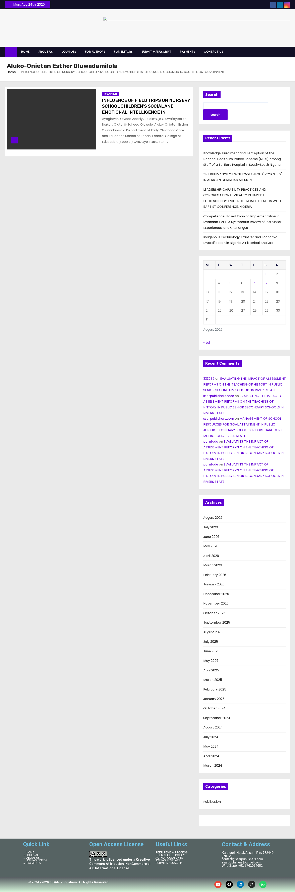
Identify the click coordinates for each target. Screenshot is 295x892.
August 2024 (213, 727)
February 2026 (214, 575)
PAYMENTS (187, 52)
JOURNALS (69, 52)
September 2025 (216, 622)
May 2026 (210, 546)
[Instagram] (251, 884)
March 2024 (212, 765)
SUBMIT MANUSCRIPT (156, 52)
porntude (210, 441)
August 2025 (213, 632)
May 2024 (211, 746)
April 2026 (211, 555)
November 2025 (216, 603)
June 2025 (211, 651)
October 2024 (214, 708)
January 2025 (214, 699)
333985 (209, 378)
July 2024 (210, 737)
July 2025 (210, 641)
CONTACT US (213, 52)
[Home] (11, 52)
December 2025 (216, 594)
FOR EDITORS (123, 52)
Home (11, 72)
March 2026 (212, 565)
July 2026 (210, 527)
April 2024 (211, 756)
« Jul (206, 342)
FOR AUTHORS (95, 52)
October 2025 (214, 613)
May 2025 (210, 660)
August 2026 (213, 517)
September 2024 (216, 718)
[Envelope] (218, 884)
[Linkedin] (240, 884)
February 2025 (214, 689)
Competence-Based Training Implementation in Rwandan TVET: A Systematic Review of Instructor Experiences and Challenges (242, 222)
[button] (289, 51)
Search (212, 94)
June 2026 (211, 536)
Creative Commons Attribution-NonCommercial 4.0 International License (119, 864)
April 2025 (211, 670)
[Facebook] (229, 884)
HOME (25, 52)
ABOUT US (46, 52)
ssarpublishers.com (218, 396)
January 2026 (214, 584)
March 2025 (212, 679)
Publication (110, 93)
